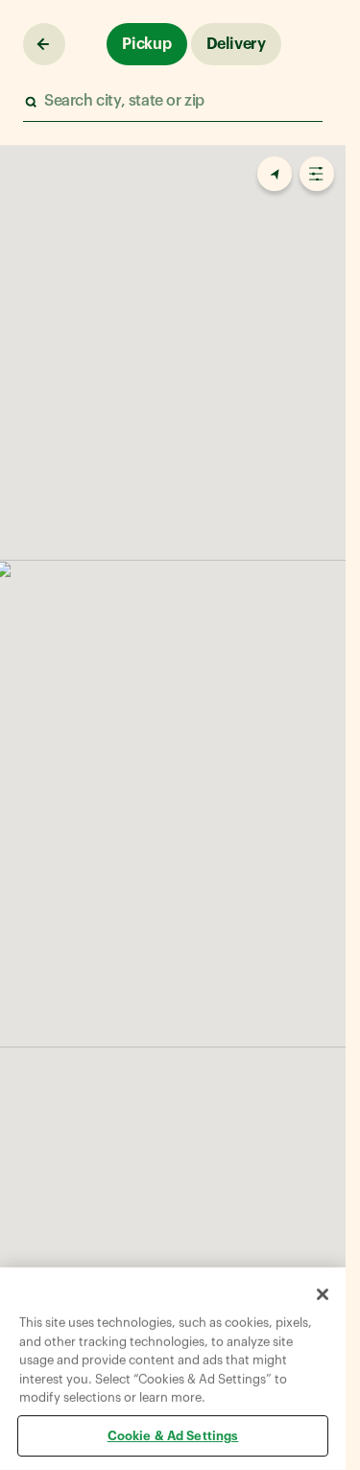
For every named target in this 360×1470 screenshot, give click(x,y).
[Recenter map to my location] (274, 174)
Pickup (147, 44)
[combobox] (171, 101)
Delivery (236, 44)
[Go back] (44, 44)
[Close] (322, 1294)
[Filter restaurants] (317, 174)
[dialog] (173, 1368)
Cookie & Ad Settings (173, 1435)
